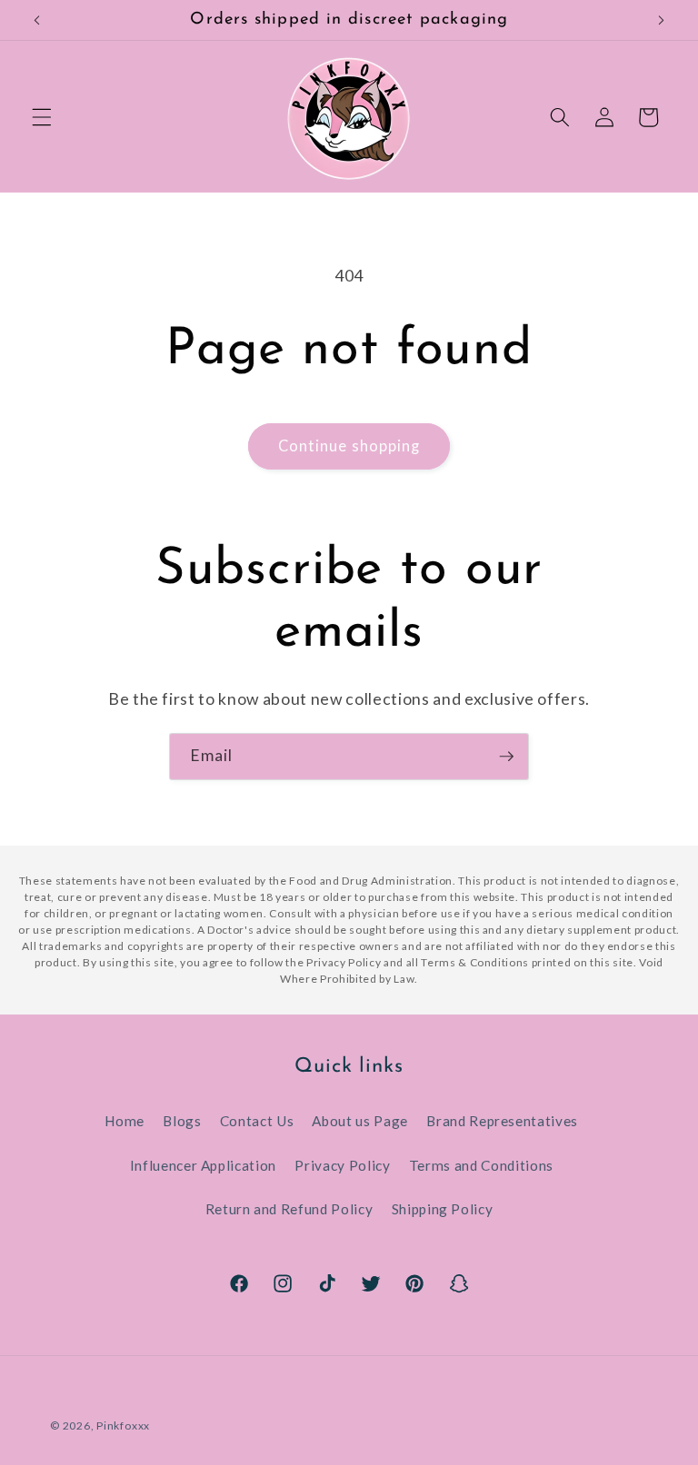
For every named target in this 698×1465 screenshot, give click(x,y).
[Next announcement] (661, 20)
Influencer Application (203, 1165)
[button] (42, 117)
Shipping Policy (443, 1209)
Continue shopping (349, 446)
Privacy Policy (342, 1165)
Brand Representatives (502, 1121)
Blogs (182, 1121)
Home (125, 1121)
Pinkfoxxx (123, 1425)
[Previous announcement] (37, 20)
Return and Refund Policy (289, 1209)
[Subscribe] (506, 756)
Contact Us (257, 1121)
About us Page (360, 1121)
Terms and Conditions (481, 1165)
